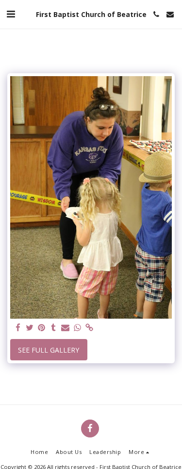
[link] (89, 327)
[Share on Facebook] (18, 327)
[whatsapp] (77, 327)
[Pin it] (41, 327)
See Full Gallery (48, 350)
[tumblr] (54, 327)
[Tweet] (30, 327)
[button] (10, 14)
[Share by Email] (65, 327)
